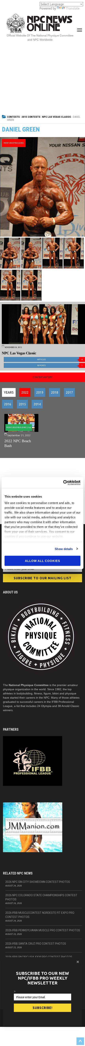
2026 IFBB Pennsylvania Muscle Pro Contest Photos (42, 930)
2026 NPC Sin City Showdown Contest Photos (37, 881)
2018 (54, 392)
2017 (69, 392)
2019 (39, 392)
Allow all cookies (42, 561)
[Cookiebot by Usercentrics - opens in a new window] (63, 482)
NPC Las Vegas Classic (56, 116)
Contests (13, 116)
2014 (37, 404)
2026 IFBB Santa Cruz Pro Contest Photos (35, 943)
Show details (64, 548)
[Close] (78, 961)
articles (60, 359)
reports (60, 365)
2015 (22, 404)
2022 (24, 392)
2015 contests (31, 116)
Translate (72, 8)
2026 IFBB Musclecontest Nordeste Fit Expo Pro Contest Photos (39, 915)
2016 (7, 404)
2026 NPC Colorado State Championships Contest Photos (41, 897)
